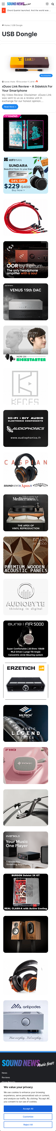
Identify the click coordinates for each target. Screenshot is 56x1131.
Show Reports (8, 1082)
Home (7, 25)
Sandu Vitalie (9, 82)
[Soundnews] (19, 4)
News (4, 1073)
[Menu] (3, 5)
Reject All (28, 1124)
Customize (28, 1116)
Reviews (6, 1077)
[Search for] (52, 5)
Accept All (28, 1108)
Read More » (10, 106)
